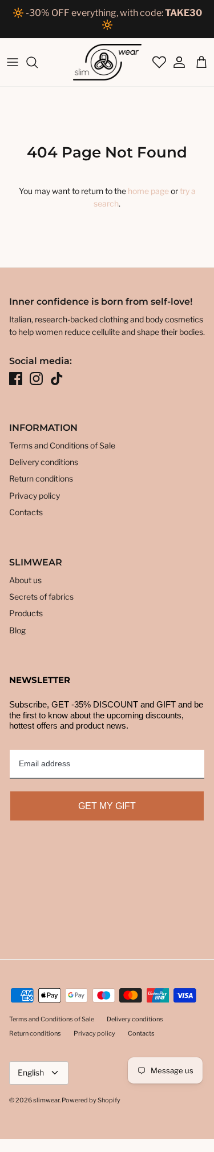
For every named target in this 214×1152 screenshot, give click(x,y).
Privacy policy (34, 495)
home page (148, 191)
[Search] (37, 62)
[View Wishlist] (158, 62)
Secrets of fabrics (41, 596)
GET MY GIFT (107, 806)
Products (26, 613)
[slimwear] (107, 62)
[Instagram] (36, 378)
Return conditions (41, 478)
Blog (17, 630)
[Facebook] (15, 378)
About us (25, 580)
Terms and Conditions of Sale (62, 445)
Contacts (26, 512)
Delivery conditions (43, 462)
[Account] (176, 62)
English (31, 1072)
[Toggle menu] (12, 62)
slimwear (46, 1100)
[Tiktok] (56, 378)
